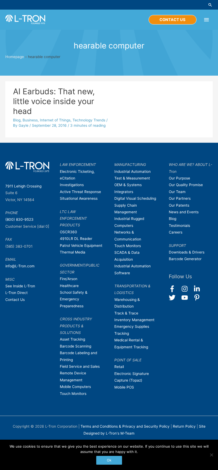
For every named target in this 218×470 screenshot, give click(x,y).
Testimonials (179, 225)
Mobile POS (124, 387)
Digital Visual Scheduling (135, 198)
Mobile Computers (75, 387)
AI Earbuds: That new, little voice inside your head (54, 101)
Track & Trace (126, 313)
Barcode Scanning (75, 346)
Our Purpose (179, 178)
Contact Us (15, 299)
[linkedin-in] (199, 288)
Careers (175, 232)
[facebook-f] (174, 288)
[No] (211, 454)
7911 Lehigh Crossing (23, 186)
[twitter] (174, 297)
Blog (16, 120)
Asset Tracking (72, 339)
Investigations (72, 185)
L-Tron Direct (16, 293)
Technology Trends (89, 120)
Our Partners (180, 198)
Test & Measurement (132, 178)
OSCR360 (68, 232)
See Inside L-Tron (20, 286)
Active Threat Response (80, 192)
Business (30, 120)
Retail (119, 367)
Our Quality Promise (186, 185)
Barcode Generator (185, 259)
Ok (109, 460)
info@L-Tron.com (20, 266)
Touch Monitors (73, 393)
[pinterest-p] (198, 297)
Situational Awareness (79, 198)
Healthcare (69, 286)
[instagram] (187, 288)
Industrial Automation (132, 171)
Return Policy (185, 426)
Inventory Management (134, 320)
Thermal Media (72, 252)
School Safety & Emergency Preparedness (73, 299)
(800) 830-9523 (19, 219)
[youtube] (187, 297)
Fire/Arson (68, 279)
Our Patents (179, 205)
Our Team (177, 192)
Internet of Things (55, 120)
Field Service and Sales (80, 366)
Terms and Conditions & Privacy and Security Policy (125, 426)
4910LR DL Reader (76, 238)
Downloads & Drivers (186, 252)
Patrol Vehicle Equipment (81, 245)
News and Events (184, 212)
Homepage (14, 57)
